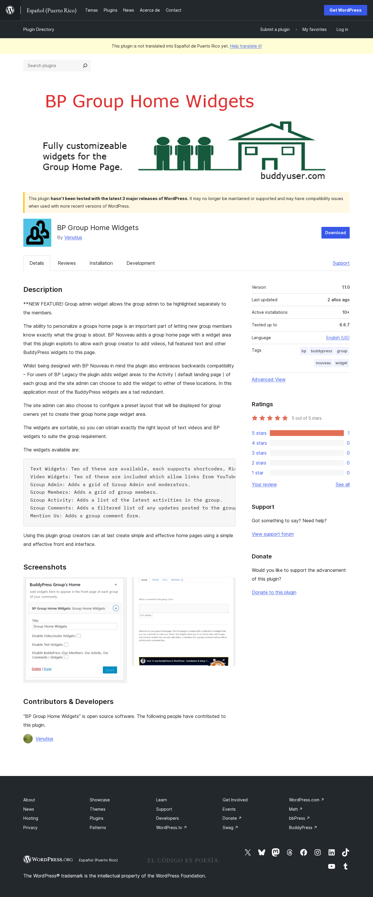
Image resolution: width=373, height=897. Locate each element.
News (28, 809)
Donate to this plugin (274, 592)
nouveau (323, 363)
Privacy (30, 827)
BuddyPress (303, 827)
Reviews (67, 263)
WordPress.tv (171, 827)
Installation (101, 263)
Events (229, 809)
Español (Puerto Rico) (98, 860)
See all (343, 484)
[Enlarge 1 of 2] (119, 585)
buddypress (321, 351)
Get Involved (235, 799)
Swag (230, 827)
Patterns (98, 827)
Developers (167, 818)
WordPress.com (306, 799)
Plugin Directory (38, 29)
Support (341, 263)
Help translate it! (246, 45)
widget (341, 363)
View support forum (273, 534)
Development (140, 263)
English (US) (338, 337)
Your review (264, 484)
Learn (161, 799)
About (29, 799)
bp (304, 351)
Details (36, 263)
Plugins (96, 818)
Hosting (30, 818)
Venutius (73, 237)
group (342, 351)
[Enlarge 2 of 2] (228, 585)
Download (335, 232)
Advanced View (269, 379)
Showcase (100, 799)
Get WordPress (346, 10)
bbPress (299, 818)
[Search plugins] (85, 65)
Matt (296, 809)
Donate (232, 818)
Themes (97, 809)
